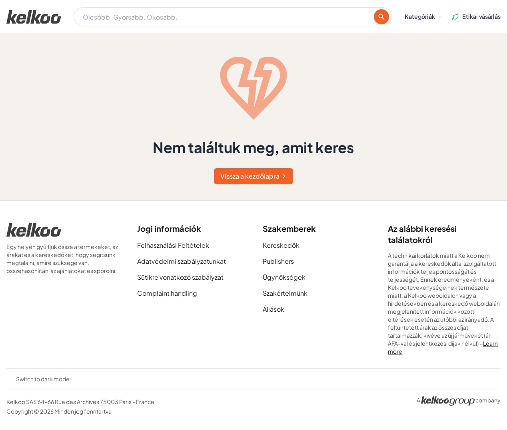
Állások (273, 309)
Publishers (278, 261)
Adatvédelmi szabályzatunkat (181, 261)
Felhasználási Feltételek (173, 245)
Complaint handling (167, 293)
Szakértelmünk (285, 293)
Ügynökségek (284, 277)
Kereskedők (281, 245)
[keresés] (381, 16)
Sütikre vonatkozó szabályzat (180, 277)
